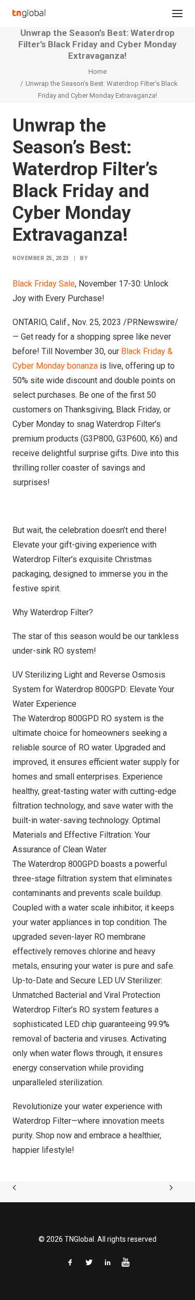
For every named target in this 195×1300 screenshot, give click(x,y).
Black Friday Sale (43, 284)
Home (97, 71)
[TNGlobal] (28, 13)
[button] (177, 13)
